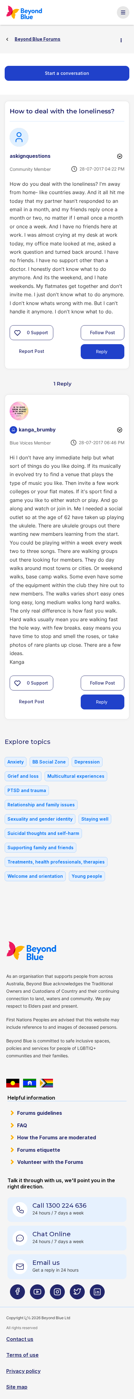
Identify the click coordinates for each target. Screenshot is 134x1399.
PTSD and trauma (26, 790)
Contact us (19, 1339)
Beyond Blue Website (34, 950)
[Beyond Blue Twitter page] (77, 1294)
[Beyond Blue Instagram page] (57, 1294)
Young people (87, 876)
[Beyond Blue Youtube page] (37, 1294)
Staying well (94, 819)
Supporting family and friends (40, 847)
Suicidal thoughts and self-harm (43, 833)
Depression (87, 761)
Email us (46, 1262)
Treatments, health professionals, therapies (56, 861)
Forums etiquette (38, 1150)
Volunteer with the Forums (50, 1162)
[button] (17, 333)
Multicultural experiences (75, 776)
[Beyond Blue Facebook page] (17, 1294)
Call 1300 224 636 (59, 1205)
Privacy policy (23, 1371)
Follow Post (102, 332)
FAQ (22, 1125)
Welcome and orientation (35, 876)
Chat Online (51, 1234)
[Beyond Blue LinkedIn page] (97, 1294)
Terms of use (22, 1355)
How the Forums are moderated (56, 1137)
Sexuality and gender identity (40, 819)
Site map (16, 1387)
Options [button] (124, 39)
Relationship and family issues (41, 804)
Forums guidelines (39, 1113)
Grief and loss (23, 776)
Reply (102, 351)
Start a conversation (67, 73)
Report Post (31, 351)
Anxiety (15, 761)
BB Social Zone (49, 761)
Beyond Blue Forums (27, 12)
